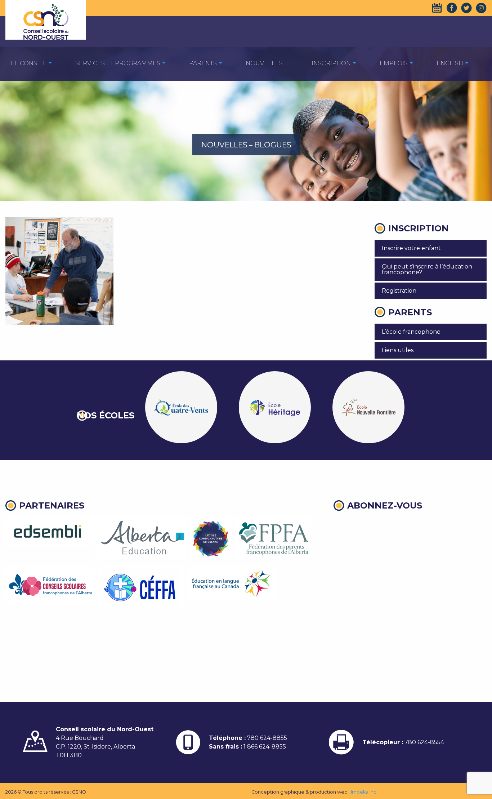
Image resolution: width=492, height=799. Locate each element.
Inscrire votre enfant (411, 248)
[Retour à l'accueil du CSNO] (45, 21)
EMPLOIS (394, 63)
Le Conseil (28, 63)
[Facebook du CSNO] (451, 8)
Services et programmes (117, 63)
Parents (203, 63)
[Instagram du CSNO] (481, 8)
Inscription (331, 63)
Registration (399, 290)
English (450, 63)
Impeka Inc (363, 792)
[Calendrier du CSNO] (436, 8)
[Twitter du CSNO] (466, 8)
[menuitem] (28, 63)
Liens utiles (397, 350)
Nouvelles (264, 63)
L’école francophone (411, 331)
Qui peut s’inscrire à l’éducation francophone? (427, 269)
